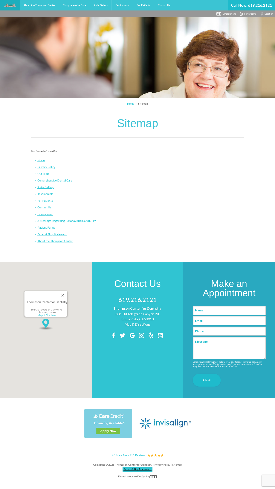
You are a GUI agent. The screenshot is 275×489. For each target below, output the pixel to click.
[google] (132, 336)
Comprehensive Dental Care (54, 180)
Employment (45, 214)
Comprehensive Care (74, 5)
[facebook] (113, 336)
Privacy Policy (46, 167)
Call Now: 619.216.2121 (251, 5)
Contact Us (164, 5)
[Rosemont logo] (153, 476)
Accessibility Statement (52, 234)
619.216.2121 (137, 299)
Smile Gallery (101, 5)
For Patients (143, 5)
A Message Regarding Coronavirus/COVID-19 (66, 220)
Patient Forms (46, 227)
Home (10, 5)
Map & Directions (47, 315)
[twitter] (122, 336)
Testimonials (122, 5)
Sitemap (177, 464)
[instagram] (141, 336)
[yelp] (150, 336)
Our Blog (43, 173)
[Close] (62, 295)
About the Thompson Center (39, 5)
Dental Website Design (132, 476)
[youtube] (160, 336)
